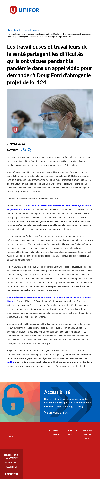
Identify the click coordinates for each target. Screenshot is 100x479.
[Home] (25, 10)
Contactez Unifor (57, 413)
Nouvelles (17, 30)
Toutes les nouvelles (32, 30)
